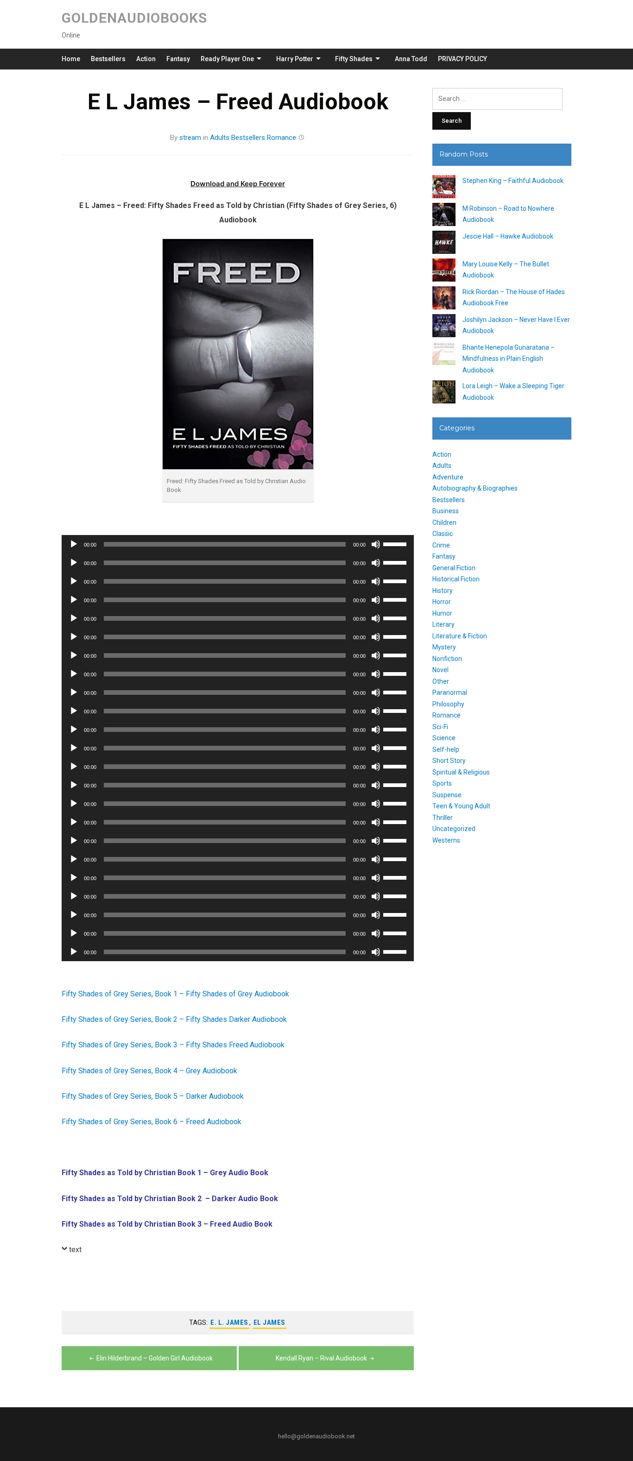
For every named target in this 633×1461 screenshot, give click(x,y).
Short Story (449, 760)
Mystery (444, 647)
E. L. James (229, 1322)
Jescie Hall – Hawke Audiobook (507, 236)
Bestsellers (108, 59)
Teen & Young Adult (461, 806)
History (442, 590)
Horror (441, 601)
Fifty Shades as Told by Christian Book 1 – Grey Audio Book (165, 1172)
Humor (442, 613)
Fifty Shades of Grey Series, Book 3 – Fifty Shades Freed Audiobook (173, 1044)
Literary (443, 624)
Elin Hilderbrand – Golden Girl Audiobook (154, 1358)
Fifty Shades (354, 59)
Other (440, 681)
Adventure (447, 477)
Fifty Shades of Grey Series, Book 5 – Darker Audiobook (153, 1096)
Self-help (445, 749)
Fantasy (178, 59)
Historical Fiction (456, 579)
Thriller (442, 817)
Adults (219, 137)
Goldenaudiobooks (134, 18)
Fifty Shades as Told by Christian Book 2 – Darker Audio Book (170, 1198)
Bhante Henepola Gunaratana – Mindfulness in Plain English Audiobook (508, 359)
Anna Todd (411, 59)
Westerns (446, 840)
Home (71, 59)
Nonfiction (447, 658)
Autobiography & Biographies (475, 488)
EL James (269, 1322)
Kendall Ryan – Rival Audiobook (321, 1358)
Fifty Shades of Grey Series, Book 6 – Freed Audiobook (151, 1121)
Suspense (447, 795)
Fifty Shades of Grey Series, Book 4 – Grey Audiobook (149, 1070)
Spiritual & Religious (461, 772)
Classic (442, 533)
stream (190, 137)
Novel (440, 670)
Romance (281, 137)
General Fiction (453, 568)
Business (445, 511)
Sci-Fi (440, 726)
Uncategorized (453, 828)
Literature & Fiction (459, 636)
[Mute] (375, 544)
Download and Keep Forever (237, 183)
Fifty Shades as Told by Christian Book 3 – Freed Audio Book (167, 1224)
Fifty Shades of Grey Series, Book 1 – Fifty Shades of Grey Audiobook (175, 993)
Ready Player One (227, 59)
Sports (442, 783)
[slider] (396, 543)
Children (444, 522)
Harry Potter (294, 59)
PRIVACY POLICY (462, 59)
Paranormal (449, 692)
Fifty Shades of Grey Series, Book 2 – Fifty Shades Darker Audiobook (174, 1019)
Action (146, 59)
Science (444, 738)
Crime (441, 545)
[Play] (73, 544)
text (75, 1249)
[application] (238, 544)
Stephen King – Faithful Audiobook (512, 180)
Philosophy (448, 704)
